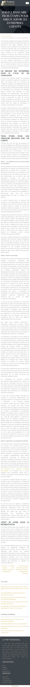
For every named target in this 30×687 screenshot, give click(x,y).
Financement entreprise (7, 36)
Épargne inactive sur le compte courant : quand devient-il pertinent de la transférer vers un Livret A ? (15, 588)
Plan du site (15, 686)
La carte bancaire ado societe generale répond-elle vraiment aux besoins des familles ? (22, 569)
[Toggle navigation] (27, 3)
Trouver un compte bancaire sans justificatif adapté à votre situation (8, 568)
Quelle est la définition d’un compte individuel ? (14, 623)
